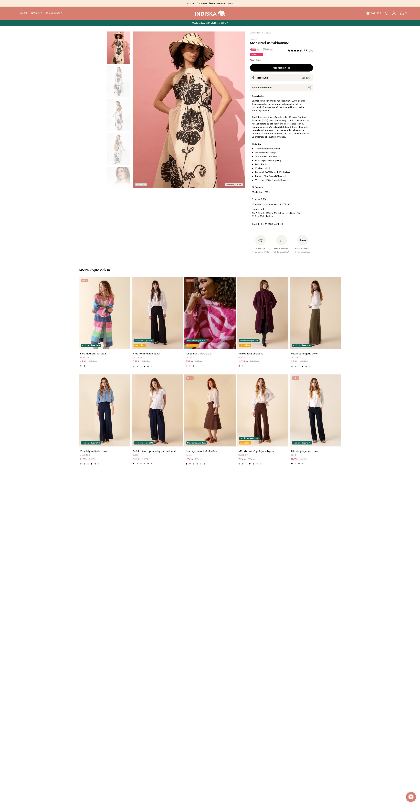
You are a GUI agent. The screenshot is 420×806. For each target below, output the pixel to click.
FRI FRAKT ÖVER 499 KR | (198, 3)
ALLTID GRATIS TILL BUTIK (221, 3)
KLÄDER (24, 13)
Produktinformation (262, 87)
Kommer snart (53, 13)
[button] (14, 13)
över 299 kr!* (222, 23)
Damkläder (255, 32)
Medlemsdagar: (199, 23)
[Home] (210, 13)
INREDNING (36, 13)
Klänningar (266, 32)
